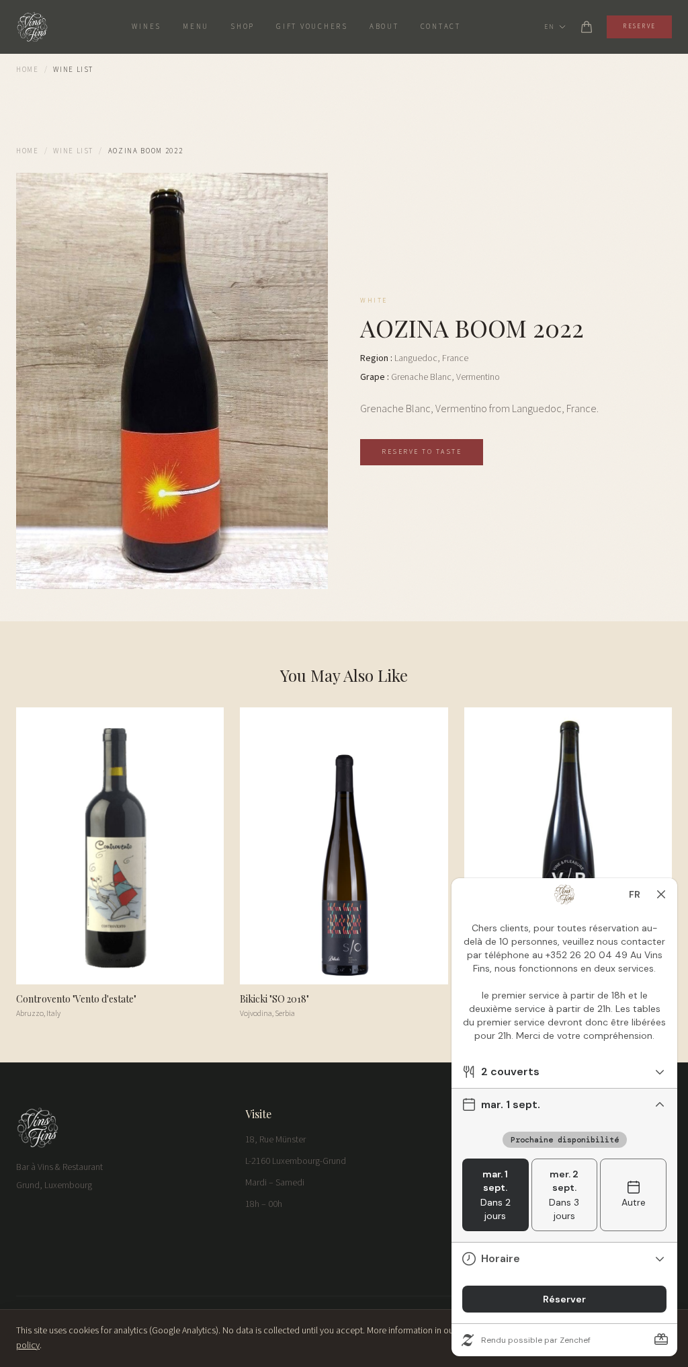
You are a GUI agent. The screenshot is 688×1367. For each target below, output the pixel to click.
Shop (242, 27)
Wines (146, 27)
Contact (441, 27)
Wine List (73, 151)
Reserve (639, 26)
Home (27, 70)
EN (549, 27)
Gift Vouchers (312, 27)
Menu (196, 27)
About (384, 27)
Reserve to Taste (422, 452)
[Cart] (586, 27)
